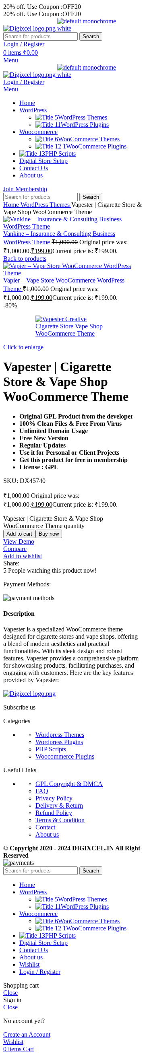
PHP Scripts (50, 749)
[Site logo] (30, 28)
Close (10, 992)
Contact (45, 827)
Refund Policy (53, 812)
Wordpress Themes (59, 734)
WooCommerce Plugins (96, 146)
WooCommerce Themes (89, 139)
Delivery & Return (59, 805)
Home (12, 204)
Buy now (49, 534)
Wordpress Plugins (59, 741)
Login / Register (39, 971)
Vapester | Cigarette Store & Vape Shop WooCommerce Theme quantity (53, 522)
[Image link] (29, 693)
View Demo (18, 541)
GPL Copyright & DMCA (69, 783)
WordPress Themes (82, 117)
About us (47, 834)
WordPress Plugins (85, 124)
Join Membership (25, 189)
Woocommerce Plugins (64, 756)
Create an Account (26, 1034)
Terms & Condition (60, 820)
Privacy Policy (53, 798)
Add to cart (19, 534)
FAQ (41, 791)
